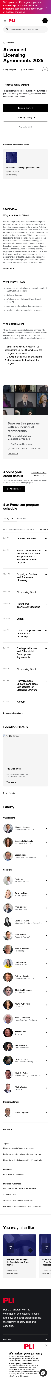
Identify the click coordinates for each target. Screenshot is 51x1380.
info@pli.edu (19, 346)
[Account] (45, 20)
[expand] (46, 7)
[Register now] (19, 1245)
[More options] (45, 69)
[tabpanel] (25, 620)
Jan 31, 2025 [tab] (22, 519)
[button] (43, 1373)
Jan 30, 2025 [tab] (8, 519)
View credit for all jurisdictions (38, 473)
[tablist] (25, 520)
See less (6, 1130)
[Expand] (46, 538)
